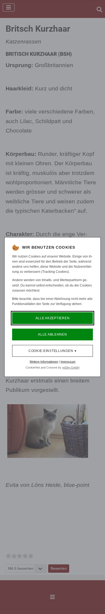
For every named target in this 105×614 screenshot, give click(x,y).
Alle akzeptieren (53, 318)
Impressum (68, 361)
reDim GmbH (70, 367)
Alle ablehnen (52, 334)
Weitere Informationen (44, 361)
